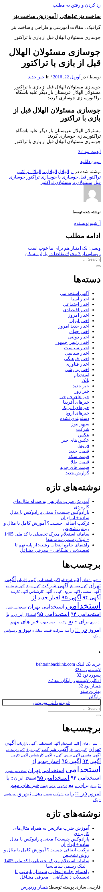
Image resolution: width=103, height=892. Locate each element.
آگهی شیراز (33, 586)
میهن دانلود (90, 161)
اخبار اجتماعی (76, 304)
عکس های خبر (75, 440)
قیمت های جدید (74, 467)
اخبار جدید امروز (73, 326)
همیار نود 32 (89, 685)
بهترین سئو (90, 691)
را (72, 630)
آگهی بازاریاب (26, 580)
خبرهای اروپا (77, 413)
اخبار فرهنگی (76, 358)
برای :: (82, 622)
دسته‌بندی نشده (74, 418)
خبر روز (81, 391)
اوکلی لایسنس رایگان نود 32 (74, 680)
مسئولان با (82, 182)
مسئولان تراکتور (56, 182)
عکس (83, 434)
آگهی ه (58, 591)
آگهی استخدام (70, 580)
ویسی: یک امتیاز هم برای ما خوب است (64, 248)
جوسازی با (68, 177)
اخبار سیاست (76, 347)
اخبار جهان (79, 331)
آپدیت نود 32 (89, 151)
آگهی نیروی (72, 592)
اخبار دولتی (78, 336)
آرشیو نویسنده (87, 223)
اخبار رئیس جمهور (72, 342)
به (71, 621)
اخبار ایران (79, 320)
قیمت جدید (79, 451)
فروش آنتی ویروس (51, 702)
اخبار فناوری (77, 364)
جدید (52, 622)
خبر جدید (36, 76)
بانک (85, 380)
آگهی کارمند (19, 592)
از (72, 171)
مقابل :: (37, 630)
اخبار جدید (48, 597)
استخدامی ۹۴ (86, 614)
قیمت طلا (80, 461)
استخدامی (83, 605)
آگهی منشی (91, 591)
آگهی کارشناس (40, 592)
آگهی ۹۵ (71, 597)
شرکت (82, 429)
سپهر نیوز (80, 423)
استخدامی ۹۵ (53, 614)
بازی (93, 622)
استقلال (30, 615)
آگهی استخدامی (74, 293)
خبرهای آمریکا (75, 407)
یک (95, 636)
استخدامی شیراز (16, 607)
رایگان (95, 696)
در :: (81, 629)
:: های (87, 580)
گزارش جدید (77, 472)
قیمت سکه (78, 456)
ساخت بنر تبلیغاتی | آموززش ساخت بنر (57, 16)
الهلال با (49, 171)
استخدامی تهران (46, 607)
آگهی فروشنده (15, 586)
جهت (44, 622)
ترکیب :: (62, 622)
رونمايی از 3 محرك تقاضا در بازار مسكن (63, 253)
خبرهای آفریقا (76, 402)
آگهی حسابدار (78, 586)
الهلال (63, 171)
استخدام (81, 374)
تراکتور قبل (90, 177)
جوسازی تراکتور (41, 177)
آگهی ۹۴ (91, 597)
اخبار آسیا (80, 298)
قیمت (47, 631)
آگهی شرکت (54, 585)
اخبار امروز (78, 315)
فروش (82, 445)
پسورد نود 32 (89, 675)
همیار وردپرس (34, 887)
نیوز (27, 630)
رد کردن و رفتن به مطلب (77, 5)
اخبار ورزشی (77, 369)
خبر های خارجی (74, 396)
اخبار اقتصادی (76, 309)
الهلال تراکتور (28, 171)
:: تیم (97, 580)
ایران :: (17, 614)
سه (67, 630)
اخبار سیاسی (77, 353)
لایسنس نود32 (88, 669)
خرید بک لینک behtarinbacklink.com (68, 664)
